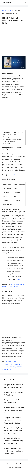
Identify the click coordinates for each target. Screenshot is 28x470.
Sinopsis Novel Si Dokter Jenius (14, 135)
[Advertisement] (14, 39)
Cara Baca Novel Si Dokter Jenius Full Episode (13, 140)
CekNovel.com (16, 467)
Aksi (9, 10)
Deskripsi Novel (9, 137)
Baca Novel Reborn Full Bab (14, 364)
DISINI (18, 279)
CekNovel (6, 2)
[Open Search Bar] (21, 2)
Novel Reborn (14, 175)
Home (4, 10)
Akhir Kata (8, 143)
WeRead (15, 362)
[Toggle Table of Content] (22, 132)
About (6, 464)
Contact (11, 464)
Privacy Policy (20, 464)
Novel (10, 362)
